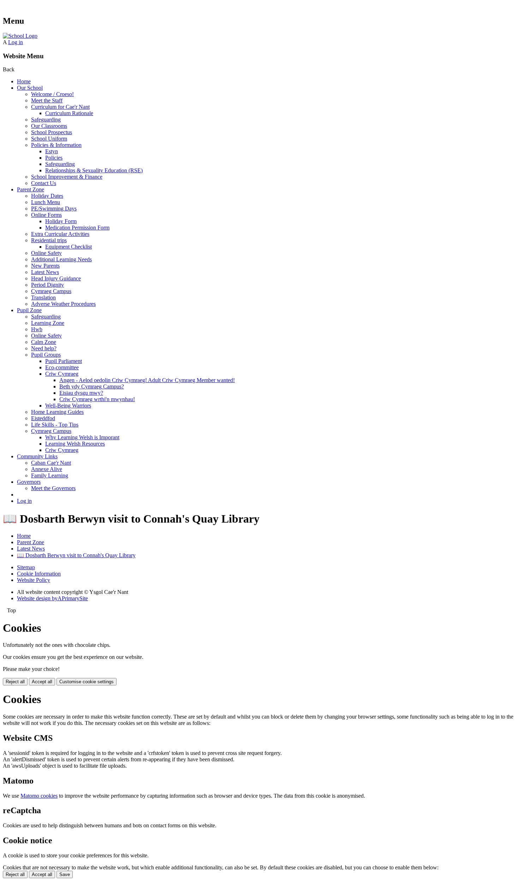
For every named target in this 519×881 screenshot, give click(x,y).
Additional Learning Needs (61, 259)
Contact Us (43, 183)
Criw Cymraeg (61, 374)
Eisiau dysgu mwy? (81, 393)
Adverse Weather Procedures (63, 304)
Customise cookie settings (86, 681)
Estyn (51, 151)
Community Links (37, 456)
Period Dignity (47, 285)
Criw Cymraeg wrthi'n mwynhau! (97, 399)
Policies (53, 158)
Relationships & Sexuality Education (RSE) (94, 170)
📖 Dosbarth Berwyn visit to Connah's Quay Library (76, 555)
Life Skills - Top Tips (54, 425)
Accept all (42, 681)
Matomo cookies (39, 796)
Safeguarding (46, 120)
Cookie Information (39, 574)
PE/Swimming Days (54, 209)
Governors (29, 482)
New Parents (45, 266)
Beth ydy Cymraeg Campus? (91, 386)
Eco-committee (62, 367)
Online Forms (46, 215)
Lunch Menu (45, 202)
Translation (43, 297)
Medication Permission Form (77, 228)
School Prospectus (51, 132)
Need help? (43, 348)
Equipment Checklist (68, 247)
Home (24, 81)
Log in (15, 42)
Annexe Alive (46, 469)
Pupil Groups (46, 355)
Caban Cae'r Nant (51, 463)
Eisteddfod (43, 418)
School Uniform (49, 139)
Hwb (36, 329)
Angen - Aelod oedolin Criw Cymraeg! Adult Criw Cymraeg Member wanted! (147, 380)
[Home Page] (20, 36)
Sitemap (26, 567)
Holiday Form (61, 221)
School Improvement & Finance (66, 177)
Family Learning (49, 475)
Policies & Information (56, 145)
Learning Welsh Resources (75, 444)
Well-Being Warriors (68, 406)
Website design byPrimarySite (52, 598)
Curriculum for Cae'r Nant (60, 107)
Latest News (45, 272)
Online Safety (46, 253)
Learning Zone (47, 323)
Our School (30, 88)
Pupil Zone (29, 310)
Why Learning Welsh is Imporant (82, 437)
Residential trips (49, 240)
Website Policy (33, 580)
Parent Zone (30, 189)
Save (64, 874)
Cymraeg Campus (51, 291)
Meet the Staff (46, 100)
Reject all (15, 681)
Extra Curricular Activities (60, 234)
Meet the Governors (53, 488)
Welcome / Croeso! (52, 94)
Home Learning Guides (57, 412)
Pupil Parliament (63, 361)
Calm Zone (43, 342)
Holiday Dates (47, 196)
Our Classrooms (49, 126)
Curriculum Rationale (69, 113)
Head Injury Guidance (56, 278)
